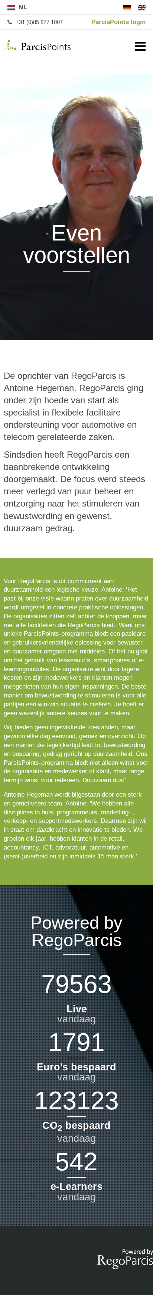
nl (23, 7)
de (127, 7)
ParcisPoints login (118, 22)
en (142, 7)
